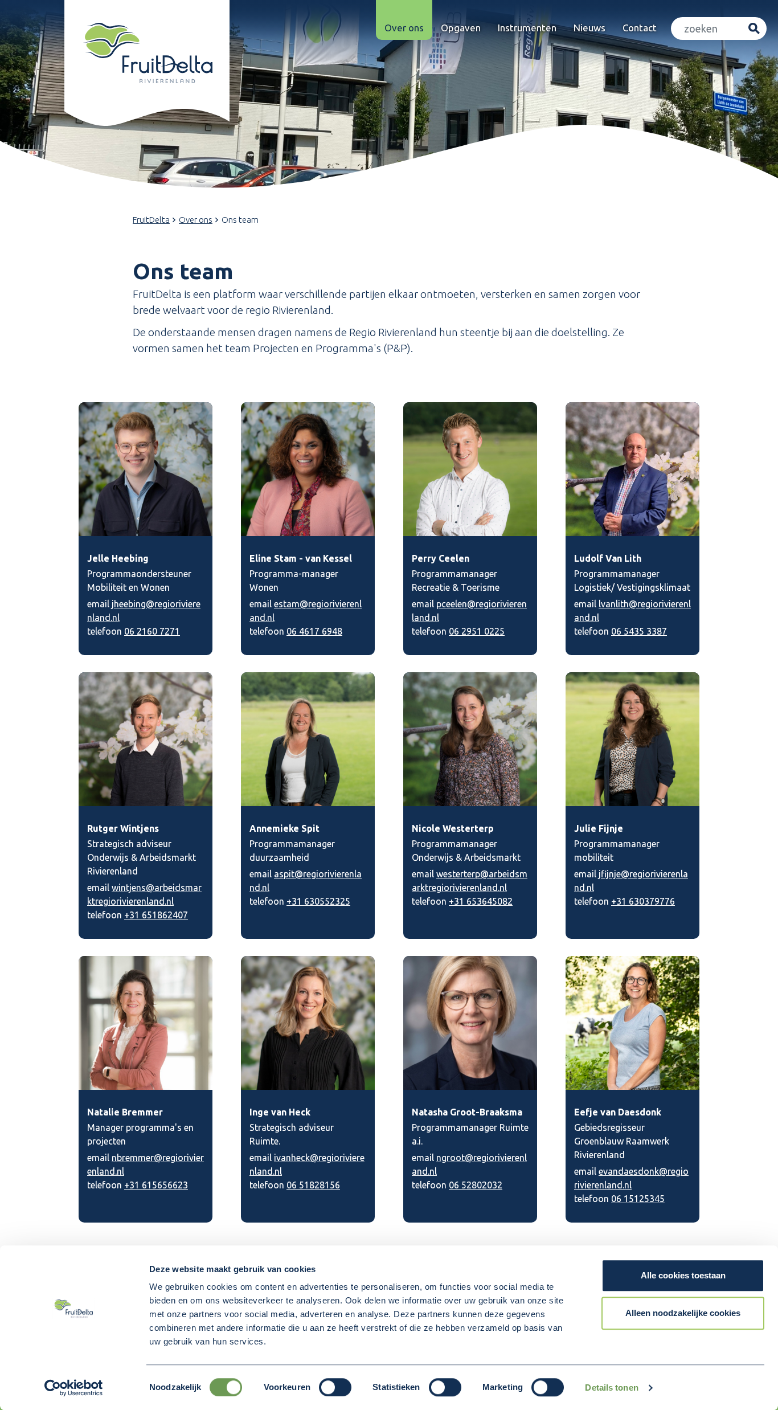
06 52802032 (475, 1185)
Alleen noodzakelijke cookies (682, 1313)
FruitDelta (151, 219)
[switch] (335, 1387)
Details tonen (611, 1387)
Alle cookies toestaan (683, 1275)
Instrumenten (527, 27)
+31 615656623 (156, 1185)
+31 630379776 (643, 901)
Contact (640, 27)
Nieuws (589, 27)
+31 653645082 (481, 901)
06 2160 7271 (152, 631)
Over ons (404, 27)
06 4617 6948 (314, 631)
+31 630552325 (318, 901)
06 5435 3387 (639, 631)
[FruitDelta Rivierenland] (146, 53)
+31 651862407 (156, 915)
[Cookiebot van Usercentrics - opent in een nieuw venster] (74, 1387)
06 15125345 (638, 1199)
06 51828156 (313, 1185)
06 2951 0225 (477, 631)
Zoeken (754, 29)
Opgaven (461, 27)
